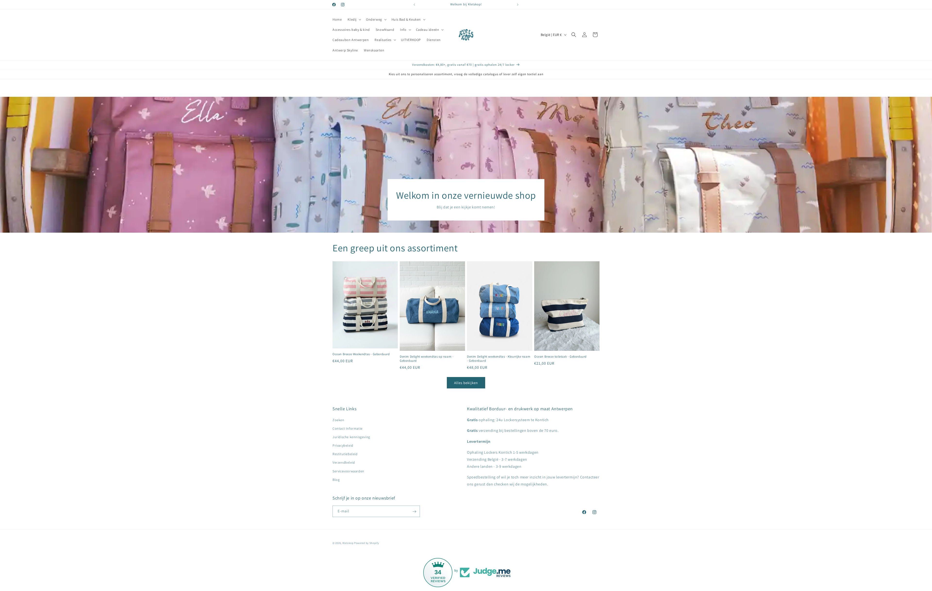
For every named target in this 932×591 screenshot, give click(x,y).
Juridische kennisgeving (351, 437)
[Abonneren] (414, 511)
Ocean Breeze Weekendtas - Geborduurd (361, 354)
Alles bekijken (466, 382)
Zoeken (338, 420)
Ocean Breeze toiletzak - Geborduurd (560, 357)
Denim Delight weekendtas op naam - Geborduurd (426, 359)
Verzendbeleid (344, 462)
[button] (354, 19)
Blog (336, 479)
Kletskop (348, 543)
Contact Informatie (348, 428)
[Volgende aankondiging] (517, 4)
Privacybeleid (343, 445)
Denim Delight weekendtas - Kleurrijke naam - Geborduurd (498, 359)
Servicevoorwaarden (348, 471)
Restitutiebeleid (345, 454)
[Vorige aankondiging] (414, 4)
